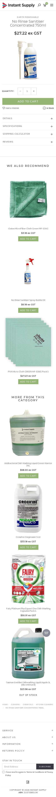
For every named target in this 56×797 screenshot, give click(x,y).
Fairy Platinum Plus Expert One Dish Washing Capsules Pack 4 (28, 609)
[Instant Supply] (19, 5)
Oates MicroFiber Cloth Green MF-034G (28, 228)
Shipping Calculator (16, 134)
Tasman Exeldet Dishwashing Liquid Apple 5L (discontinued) (28, 683)
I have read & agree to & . (29, 773)
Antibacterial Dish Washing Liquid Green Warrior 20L (28, 464)
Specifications (12, 126)
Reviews (8, 141)
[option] (28, 59)
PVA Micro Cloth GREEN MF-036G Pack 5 (28, 371)
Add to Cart (28, 101)
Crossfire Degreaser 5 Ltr (28, 537)
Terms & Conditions (35, 772)
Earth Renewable (28, 17)
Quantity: (8, 91)
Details (7, 118)
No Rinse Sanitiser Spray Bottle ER (28, 300)
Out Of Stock (28, 695)
